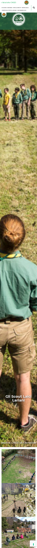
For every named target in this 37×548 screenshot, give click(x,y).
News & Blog (25, 7)
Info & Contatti (17, 7)
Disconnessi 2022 (21, 10)
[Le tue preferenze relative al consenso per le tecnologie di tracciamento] (33, 544)
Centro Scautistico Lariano (9, 10)
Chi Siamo (4, 7)
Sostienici (10, 7)
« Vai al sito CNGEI (8, 2)
